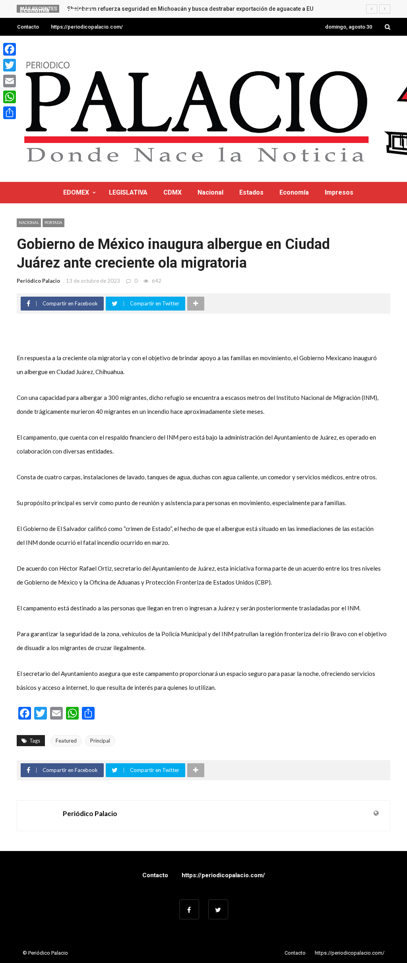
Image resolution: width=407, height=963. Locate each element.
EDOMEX (76, 192)
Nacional (210, 192)
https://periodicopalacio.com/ (87, 27)
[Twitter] (9, 65)
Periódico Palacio (38, 281)
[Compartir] (9, 113)
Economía (294, 192)
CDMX (172, 192)
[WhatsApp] (9, 97)
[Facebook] (9, 49)
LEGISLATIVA (128, 192)
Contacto (28, 27)
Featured (66, 740)
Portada (53, 222)
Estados (251, 192)
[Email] (9, 81)
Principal (100, 740)
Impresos (339, 192)
